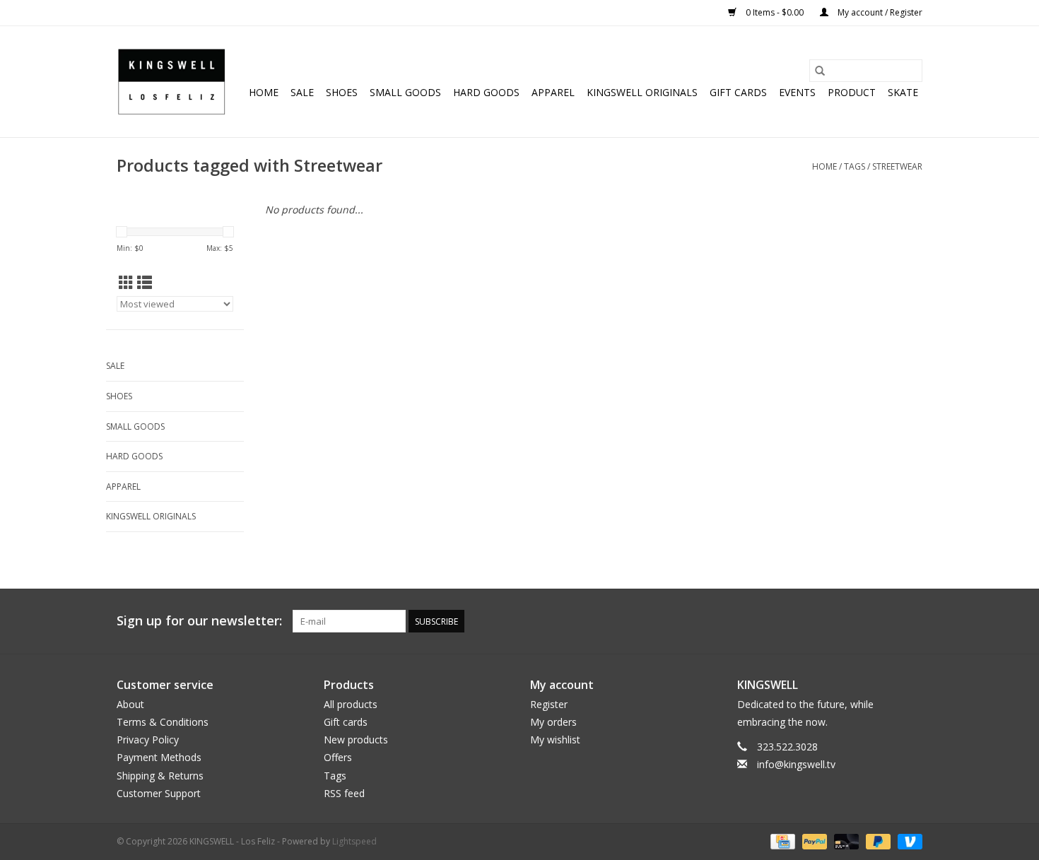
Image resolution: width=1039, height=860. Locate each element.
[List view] (144, 283)
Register (549, 704)
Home (263, 92)
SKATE (903, 92)
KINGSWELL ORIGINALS (642, 92)
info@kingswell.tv (796, 764)
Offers (338, 757)
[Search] (819, 70)
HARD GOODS (486, 92)
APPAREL (553, 92)
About (130, 704)
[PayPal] (813, 841)
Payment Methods (159, 757)
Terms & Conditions (163, 722)
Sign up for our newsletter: (199, 620)
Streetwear (897, 166)
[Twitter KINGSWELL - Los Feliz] (834, 621)
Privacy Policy (148, 739)
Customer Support (159, 793)
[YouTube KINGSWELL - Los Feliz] (860, 621)
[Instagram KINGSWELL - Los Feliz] (911, 621)
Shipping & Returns (160, 775)
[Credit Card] (781, 841)
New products (356, 739)
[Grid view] (126, 283)
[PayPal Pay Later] (877, 841)
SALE (302, 92)
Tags (854, 166)
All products (350, 704)
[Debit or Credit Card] (845, 841)
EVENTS (797, 92)
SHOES (342, 92)
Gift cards (738, 92)
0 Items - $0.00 (775, 12)
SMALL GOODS (405, 92)
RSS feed (344, 793)
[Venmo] (907, 841)
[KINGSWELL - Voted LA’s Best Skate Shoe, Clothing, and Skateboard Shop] (171, 81)
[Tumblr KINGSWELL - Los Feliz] (885, 621)
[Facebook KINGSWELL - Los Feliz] (809, 621)
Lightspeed (354, 841)
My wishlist (555, 739)
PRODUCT (852, 92)
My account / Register (878, 12)
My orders (553, 722)
